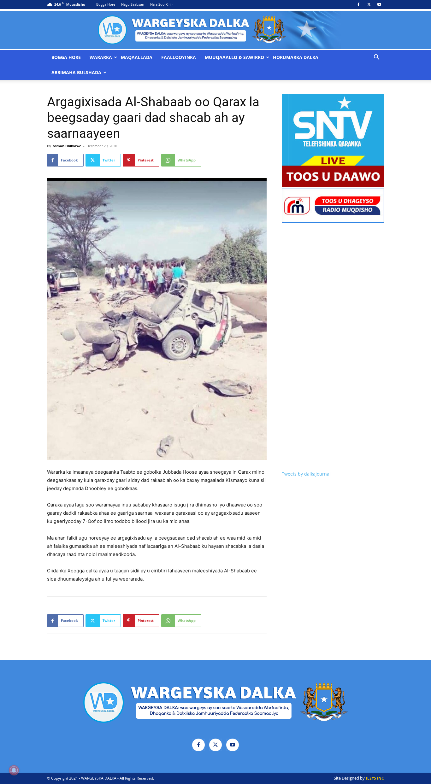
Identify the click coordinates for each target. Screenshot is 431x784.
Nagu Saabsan (132, 4)
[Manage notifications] (14, 770)
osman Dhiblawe (67, 145)
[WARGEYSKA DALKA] (215, 30)
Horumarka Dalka (295, 57)
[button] (376, 58)
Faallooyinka (178, 57)
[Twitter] (369, 4)
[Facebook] (358, 4)
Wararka (101, 57)
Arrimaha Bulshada (76, 72)
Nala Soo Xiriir (161, 4)
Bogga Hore (105, 4)
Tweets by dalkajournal (306, 474)
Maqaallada (136, 57)
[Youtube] (379, 4)
